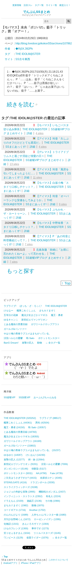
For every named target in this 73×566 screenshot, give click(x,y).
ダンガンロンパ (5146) (16, 468)
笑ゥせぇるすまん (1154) (17, 533)
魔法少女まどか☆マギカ (34, 315)
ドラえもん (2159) (13, 500)
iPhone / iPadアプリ (31, 563)
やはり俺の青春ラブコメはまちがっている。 (27, 333)
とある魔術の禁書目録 (16, 324)
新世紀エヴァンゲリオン (34, 319)
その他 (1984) (52, 500)
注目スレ (28, 5)
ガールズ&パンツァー (15, 329)
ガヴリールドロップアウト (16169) (22, 441)
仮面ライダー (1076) (37, 537)
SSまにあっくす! (15, 146)
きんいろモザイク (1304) (35, 523)
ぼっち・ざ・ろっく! (31, 306)
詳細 (29, 133)
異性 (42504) (42, 422)
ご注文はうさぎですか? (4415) (20, 477)
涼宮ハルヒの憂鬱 (13, 338)
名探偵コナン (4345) (51, 477)
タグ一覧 (39, 5)
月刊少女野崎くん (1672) (17, 519)
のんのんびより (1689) (16, 514)
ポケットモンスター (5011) (18, 473)
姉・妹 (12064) (36, 459)
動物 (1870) (38, 505)
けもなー (8, 310)
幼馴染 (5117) (39, 468)
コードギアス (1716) (15, 510)
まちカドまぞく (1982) (16, 505)
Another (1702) (37, 510)
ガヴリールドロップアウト (45, 324)
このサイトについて (58, 560)
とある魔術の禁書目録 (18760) (20, 432)
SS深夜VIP (24, 397)
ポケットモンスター (49, 338)
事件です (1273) (40, 528)
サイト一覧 (51, 5)
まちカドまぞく (47, 310)
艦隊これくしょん (26, 310)
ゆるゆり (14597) (13, 455)
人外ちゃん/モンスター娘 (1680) (49, 514)
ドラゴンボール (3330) (42, 482)
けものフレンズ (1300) (16, 528)
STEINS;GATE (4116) (15, 482)
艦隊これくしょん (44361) (18, 422)
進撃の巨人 (28, 342)
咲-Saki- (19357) (37, 427)
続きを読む (20, 104)
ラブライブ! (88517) (50, 418)
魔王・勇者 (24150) (14, 427)
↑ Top (66, 283)
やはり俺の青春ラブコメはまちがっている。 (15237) (32, 450)
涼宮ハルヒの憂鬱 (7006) (54, 464)
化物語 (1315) (11, 523)
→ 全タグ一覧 (52, 342)
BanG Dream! (11, 342)
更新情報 (16, 5)
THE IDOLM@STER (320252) (20, 418)
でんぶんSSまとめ (36, 12)
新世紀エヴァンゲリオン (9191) (21, 464)
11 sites (37, 177)
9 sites (63, 204)
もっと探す (21, 271)
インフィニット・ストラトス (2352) (23, 496)
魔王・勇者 (57, 315)
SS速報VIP (9, 397)
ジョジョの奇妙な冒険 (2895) (19, 491)
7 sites (29, 244)
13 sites (14, 164)
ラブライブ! (10, 306)
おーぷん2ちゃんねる (45, 397)
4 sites (39, 133)
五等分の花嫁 (11, 315)
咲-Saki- (30, 338)
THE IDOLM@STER (34, 129)
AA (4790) (41, 473)
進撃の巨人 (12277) (14, 459)
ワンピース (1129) (13, 537)
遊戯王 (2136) (34, 500)
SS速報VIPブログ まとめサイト (45, 160)
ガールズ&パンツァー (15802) (20, 445)
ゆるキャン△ (11, 319)
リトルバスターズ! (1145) (47, 533)
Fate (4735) (56, 473)
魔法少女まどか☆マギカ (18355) (21, 436)
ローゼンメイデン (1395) (47, 519)
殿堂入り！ (64, 5)
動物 (39, 342)
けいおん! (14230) (35, 455)
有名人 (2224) (53, 496)
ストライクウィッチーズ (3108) (21, 487)
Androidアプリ (10, 563)
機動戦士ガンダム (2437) (52, 491)
